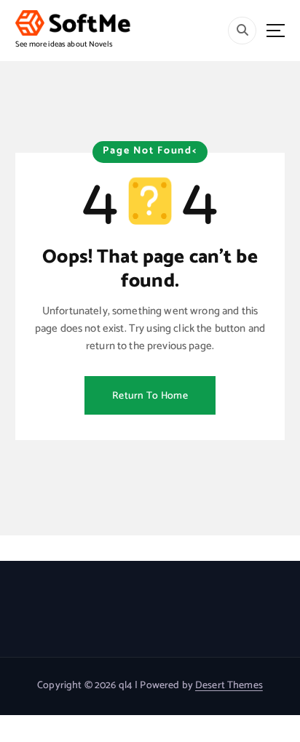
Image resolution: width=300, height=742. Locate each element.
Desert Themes (229, 685)
